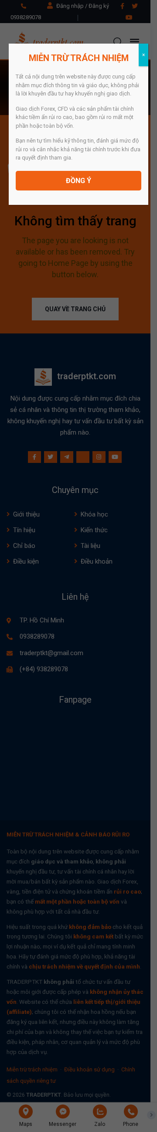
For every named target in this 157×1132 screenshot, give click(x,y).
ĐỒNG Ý (78, 181)
